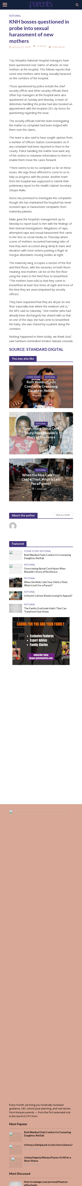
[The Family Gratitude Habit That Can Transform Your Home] (15, 608)
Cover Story (33, 377)
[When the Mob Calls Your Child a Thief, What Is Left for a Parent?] (15, 582)
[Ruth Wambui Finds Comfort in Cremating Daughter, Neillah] (15, 555)
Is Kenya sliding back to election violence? (48, 1145)
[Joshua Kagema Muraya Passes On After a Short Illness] (15, 1162)
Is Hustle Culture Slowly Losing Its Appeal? (48, 595)
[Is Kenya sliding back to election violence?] (15, 1149)
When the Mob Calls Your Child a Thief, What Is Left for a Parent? (41, 479)
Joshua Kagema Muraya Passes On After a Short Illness (47, 1159)
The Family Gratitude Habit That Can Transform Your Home (45, 610)
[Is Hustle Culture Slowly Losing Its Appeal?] (15, 595)
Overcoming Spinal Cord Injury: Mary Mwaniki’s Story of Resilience (41, 432)
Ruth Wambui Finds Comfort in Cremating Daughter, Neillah (41, 386)
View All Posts (63, 515)
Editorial (15, 15)
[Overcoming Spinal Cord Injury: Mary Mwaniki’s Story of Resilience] (15, 568)
